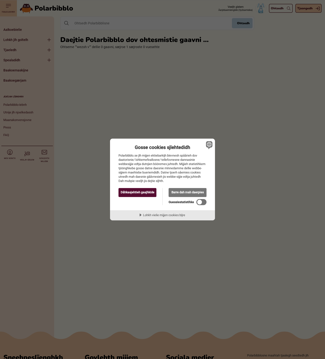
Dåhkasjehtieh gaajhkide (137, 192)
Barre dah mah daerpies (187, 192)
